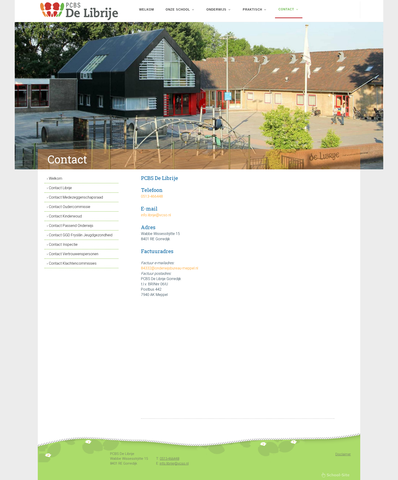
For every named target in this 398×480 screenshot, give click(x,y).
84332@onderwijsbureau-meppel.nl (169, 268)
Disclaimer (343, 454)
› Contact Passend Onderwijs (70, 225)
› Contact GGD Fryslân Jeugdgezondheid (79, 235)
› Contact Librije (59, 188)
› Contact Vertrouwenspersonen (72, 254)
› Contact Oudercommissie (68, 207)
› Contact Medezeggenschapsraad (75, 197)
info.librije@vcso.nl (156, 215)
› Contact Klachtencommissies (72, 263)
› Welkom (54, 178)
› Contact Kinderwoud (64, 216)
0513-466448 (152, 196)
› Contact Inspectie (62, 244)
